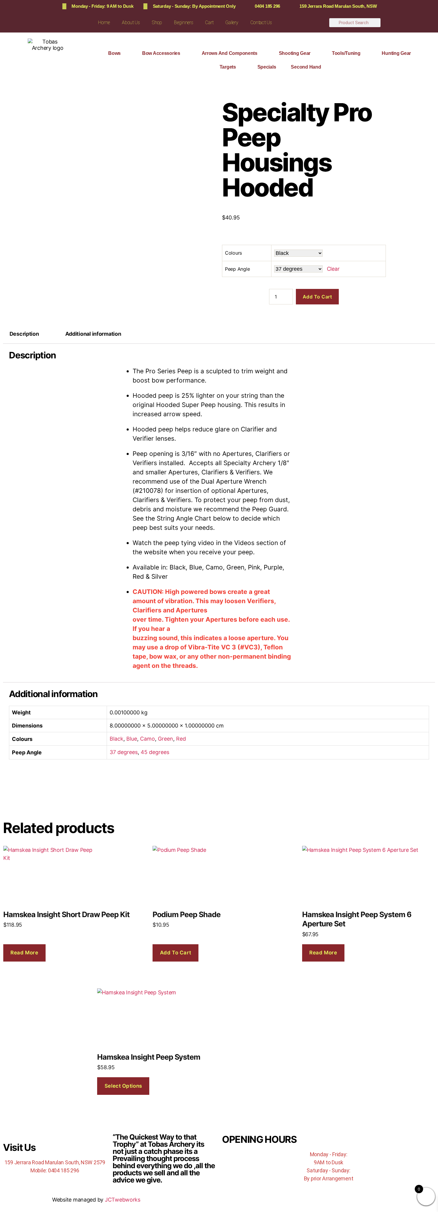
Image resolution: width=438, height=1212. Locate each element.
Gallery (231, 22)
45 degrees (155, 752)
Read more (24, 953)
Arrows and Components (229, 53)
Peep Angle (237, 269)
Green (165, 739)
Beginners (183, 22)
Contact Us (261, 22)
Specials (266, 66)
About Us (131, 22)
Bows (114, 53)
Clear (333, 269)
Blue (131, 739)
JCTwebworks (122, 1199)
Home (104, 22)
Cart (209, 22)
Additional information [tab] (93, 334)
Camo (147, 739)
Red (181, 739)
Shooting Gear (295, 53)
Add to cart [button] (175, 953)
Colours (233, 253)
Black (116, 739)
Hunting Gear (396, 53)
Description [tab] (24, 334)
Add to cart (317, 297)
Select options (123, 1086)
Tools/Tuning (346, 53)
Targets (228, 66)
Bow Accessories (161, 53)
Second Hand (306, 66)
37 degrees (124, 752)
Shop (157, 22)
